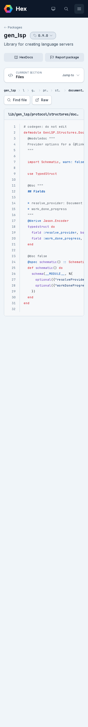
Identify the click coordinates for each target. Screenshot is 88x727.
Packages (15, 27)
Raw (44, 100)
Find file (20, 100)
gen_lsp (15, 35)
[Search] (66, 9)
